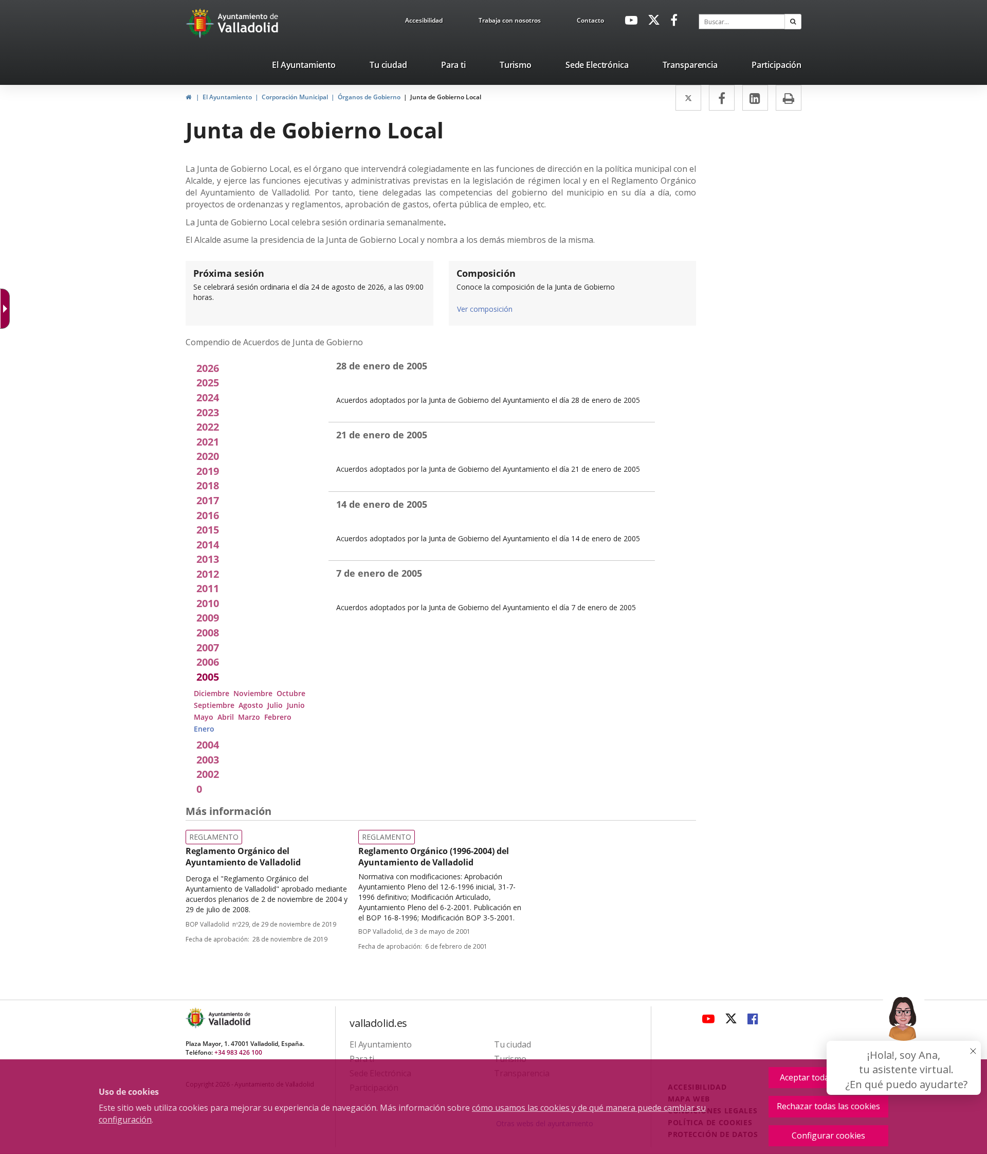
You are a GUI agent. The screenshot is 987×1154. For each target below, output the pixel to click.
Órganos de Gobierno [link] (369, 97)
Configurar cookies (828, 1135)
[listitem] (304, 67)
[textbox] (742, 21)
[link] (424, 22)
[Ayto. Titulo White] (248, 23)
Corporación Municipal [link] (295, 97)
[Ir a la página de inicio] (201, 23)
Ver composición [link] (485, 309)
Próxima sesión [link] (228, 273)
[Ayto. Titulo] (228, 1017)
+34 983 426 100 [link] (238, 1052)
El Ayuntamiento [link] (227, 97)
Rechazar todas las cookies (828, 1106)
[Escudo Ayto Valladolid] (196, 1017)
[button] (792, 21)
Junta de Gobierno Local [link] (445, 97)
